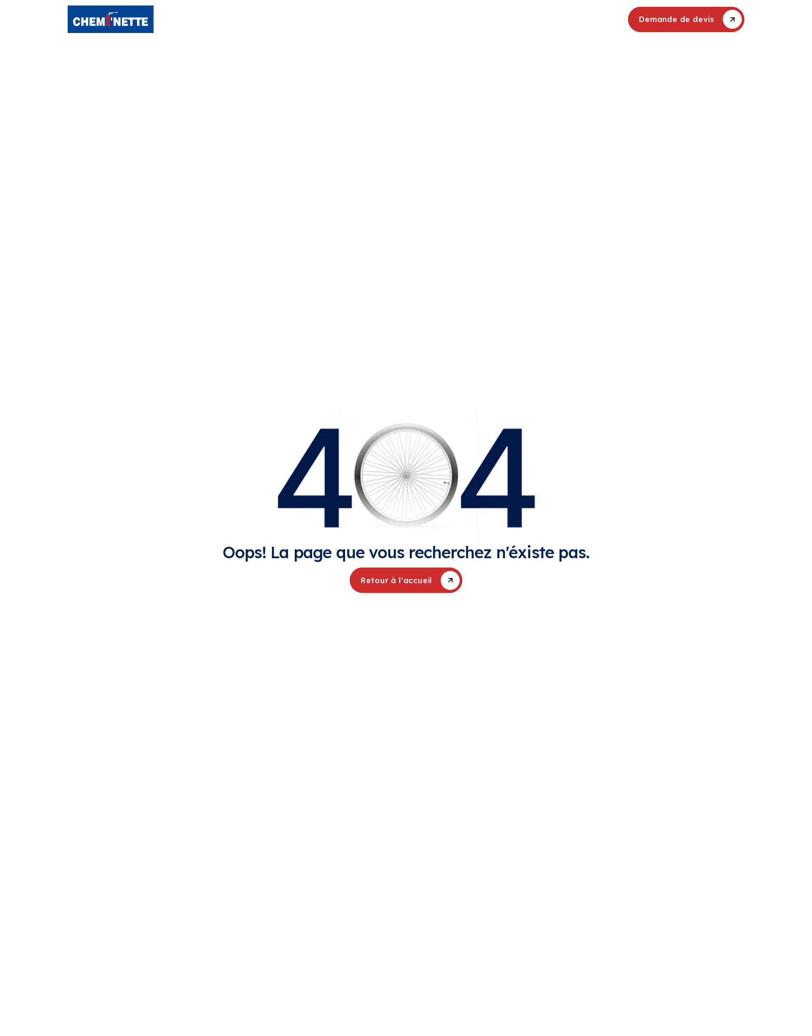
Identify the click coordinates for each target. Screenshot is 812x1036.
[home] (147, 19)
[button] (366, 19)
